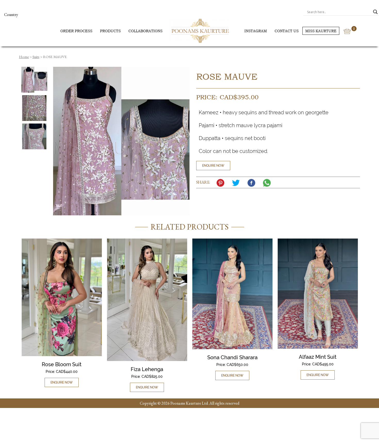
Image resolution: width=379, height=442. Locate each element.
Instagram (255, 30)
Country (11, 14)
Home (24, 56)
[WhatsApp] (268, 183)
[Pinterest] (222, 183)
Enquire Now (213, 165)
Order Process (76, 30)
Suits (35, 56)
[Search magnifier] (375, 11)
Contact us (287, 30)
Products (110, 30)
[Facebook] (253, 183)
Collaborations (145, 30)
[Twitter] (237, 183)
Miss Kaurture (320, 30)
